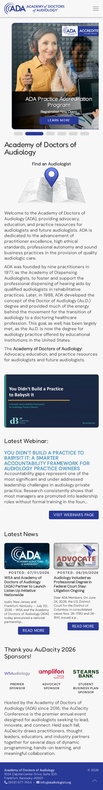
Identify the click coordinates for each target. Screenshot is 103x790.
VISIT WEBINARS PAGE (74, 514)
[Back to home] (34, 8)
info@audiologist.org (55, 782)
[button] (96, 8)
